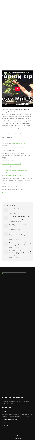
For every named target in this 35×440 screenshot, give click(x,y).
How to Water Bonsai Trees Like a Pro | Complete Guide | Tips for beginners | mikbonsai (19, 235)
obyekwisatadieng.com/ (22, 110)
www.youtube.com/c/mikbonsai (11, 134)
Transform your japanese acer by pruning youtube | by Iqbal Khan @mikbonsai (20, 244)
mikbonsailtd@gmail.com (13, 175)
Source (4, 192)
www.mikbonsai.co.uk (18, 143)
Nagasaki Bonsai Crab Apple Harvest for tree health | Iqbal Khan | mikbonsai (19, 210)
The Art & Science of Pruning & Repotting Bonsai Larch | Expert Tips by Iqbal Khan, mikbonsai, (20, 253)
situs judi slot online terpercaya (18, 123)
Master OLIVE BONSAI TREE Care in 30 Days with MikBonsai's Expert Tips (19, 218)
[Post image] (6, 210)
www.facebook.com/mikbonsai (17, 148)
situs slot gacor (12, 181)
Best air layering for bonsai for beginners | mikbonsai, (19, 226)
